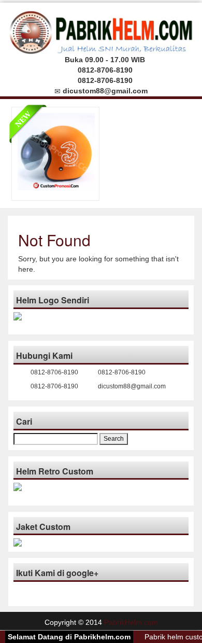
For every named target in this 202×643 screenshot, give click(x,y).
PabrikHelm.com (131, 622)
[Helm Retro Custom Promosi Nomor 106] (56, 151)
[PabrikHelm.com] (101, 29)
